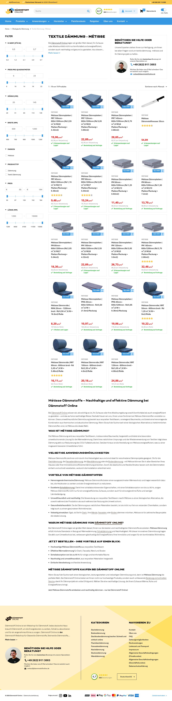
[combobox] (59, 11)
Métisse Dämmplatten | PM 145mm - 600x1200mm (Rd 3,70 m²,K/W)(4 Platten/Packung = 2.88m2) (151, 249)
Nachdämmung (97, 649)
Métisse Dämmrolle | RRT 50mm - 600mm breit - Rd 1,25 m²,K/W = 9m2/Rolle (152, 309)
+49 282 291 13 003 (159, 2)
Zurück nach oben (158, 695)
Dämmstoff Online (59, 43)
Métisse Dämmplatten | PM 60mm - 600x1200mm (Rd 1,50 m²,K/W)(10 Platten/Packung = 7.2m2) (151, 186)
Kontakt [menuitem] (121, 21)
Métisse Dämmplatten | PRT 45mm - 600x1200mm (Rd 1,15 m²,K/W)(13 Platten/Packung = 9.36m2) (61, 183)
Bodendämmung (115, 461)
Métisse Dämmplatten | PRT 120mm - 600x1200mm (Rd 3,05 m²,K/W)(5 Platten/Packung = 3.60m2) (91, 122)
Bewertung (14, 2)
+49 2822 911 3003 (144, 64)
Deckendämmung (98, 653)
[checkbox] (24, 155)
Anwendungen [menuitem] (39, 21)
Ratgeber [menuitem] (94, 21)
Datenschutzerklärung (138, 666)
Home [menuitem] (8, 21)
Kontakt (132, 630)
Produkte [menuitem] (20, 21)
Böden (114, 512)
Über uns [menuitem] (108, 21)
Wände (94, 512)
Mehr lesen (53, 53)
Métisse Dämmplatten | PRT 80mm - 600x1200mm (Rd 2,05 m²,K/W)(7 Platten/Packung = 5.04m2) (91, 183)
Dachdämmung (55, 461)
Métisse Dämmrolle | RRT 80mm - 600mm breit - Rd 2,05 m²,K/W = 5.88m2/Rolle (62, 366)
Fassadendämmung (74, 461)
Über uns (133, 633)
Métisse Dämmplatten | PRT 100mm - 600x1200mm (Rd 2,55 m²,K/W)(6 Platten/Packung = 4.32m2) (61, 122)
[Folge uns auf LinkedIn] (69, 695)
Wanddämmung (94, 461)
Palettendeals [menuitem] (78, 21)
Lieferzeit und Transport (139, 646)
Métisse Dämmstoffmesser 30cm (152, 120)
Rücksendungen (136, 643)
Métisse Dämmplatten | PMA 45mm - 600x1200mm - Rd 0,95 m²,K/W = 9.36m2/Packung (121, 305)
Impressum (134, 649)
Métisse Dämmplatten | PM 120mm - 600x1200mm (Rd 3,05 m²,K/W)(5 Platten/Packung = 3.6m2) (121, 249)
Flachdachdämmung (99, 643)
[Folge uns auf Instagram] (60, 695)
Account (128, 11)
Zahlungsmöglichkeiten (138, 640)
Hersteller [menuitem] (59, 21)
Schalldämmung (67, 487)
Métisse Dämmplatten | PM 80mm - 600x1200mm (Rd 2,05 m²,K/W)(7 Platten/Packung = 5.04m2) (61, 249)
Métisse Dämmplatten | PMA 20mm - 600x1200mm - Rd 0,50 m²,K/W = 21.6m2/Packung (91, 305)
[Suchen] (88, 11)
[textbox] (13, 49)
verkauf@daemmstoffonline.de (144, 74)
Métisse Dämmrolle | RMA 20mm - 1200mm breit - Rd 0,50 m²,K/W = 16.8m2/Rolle (62, 309)
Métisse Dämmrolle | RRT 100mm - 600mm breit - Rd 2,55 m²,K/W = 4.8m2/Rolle (92, 366)
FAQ (131, 636)
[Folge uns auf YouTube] (65, 695)
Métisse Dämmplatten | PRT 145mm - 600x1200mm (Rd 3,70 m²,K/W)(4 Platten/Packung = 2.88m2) (121, 122)
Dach (84, 512)
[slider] (7, 56)
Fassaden (102, 512)
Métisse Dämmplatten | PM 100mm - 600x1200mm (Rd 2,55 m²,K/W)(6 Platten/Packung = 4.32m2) (91, 249)
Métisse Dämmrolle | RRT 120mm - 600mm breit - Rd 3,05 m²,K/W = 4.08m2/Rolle (122, 366)
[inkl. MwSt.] (163, 10)
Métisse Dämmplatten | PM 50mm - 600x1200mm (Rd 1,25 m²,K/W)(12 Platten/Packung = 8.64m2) (121, 186)
